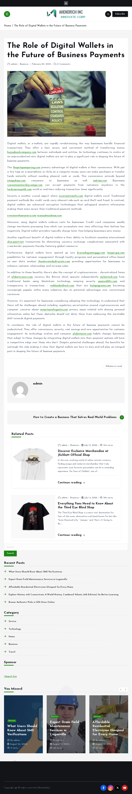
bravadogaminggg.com (91, 253)
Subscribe (120, 14)
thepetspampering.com (26, 167)
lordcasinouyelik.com (19, 189)
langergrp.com (116, 253)
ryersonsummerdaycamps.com (24, 185)
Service (12, 621)
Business (24, 64)
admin (14, 64)
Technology (15, 629)
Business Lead (114, 366)
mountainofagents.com (54, 309)
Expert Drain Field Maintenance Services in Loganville (38, 579)
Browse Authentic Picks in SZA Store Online (32, 602)
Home (7, 26)
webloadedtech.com (62, 285)
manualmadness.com (49, 215)
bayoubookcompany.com (21, 152)
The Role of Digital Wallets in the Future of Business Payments (50, 26)
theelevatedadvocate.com (54, 261)
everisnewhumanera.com (21, 215)
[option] (23, 724)
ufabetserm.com (82, 334)
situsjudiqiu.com (16, 180)
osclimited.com (109, 277)
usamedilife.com (107, 281)
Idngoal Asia (10, 676)
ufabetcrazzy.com (22, 277)
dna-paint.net (15, 242)
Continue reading (70, 482)
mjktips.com (100, 180)
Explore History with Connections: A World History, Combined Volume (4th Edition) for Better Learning (63, 595)
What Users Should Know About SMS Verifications (35, 572)
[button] (120, 689)
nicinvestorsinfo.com (71, 196)
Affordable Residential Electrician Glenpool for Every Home (41, 587)
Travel (12, 652)
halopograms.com (100, 285)
